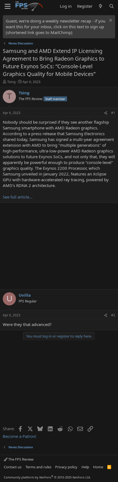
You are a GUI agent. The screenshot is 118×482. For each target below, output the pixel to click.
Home (98, 466)
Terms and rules (38, 466)
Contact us (12, 466)
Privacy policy (66, 466)
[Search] (111, 6)
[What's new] (100, 6)
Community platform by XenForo (47, 477)
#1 (113, 112)
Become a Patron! (19, 436)
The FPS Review (20, 459)
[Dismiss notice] (110, 21)
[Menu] (7, 6)
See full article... (17, 197)
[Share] (105, 113)
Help (85, 466)
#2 (113, 315)
